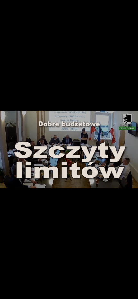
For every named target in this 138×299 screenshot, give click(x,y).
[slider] (69, 176)
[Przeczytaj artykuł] (120, 182)
